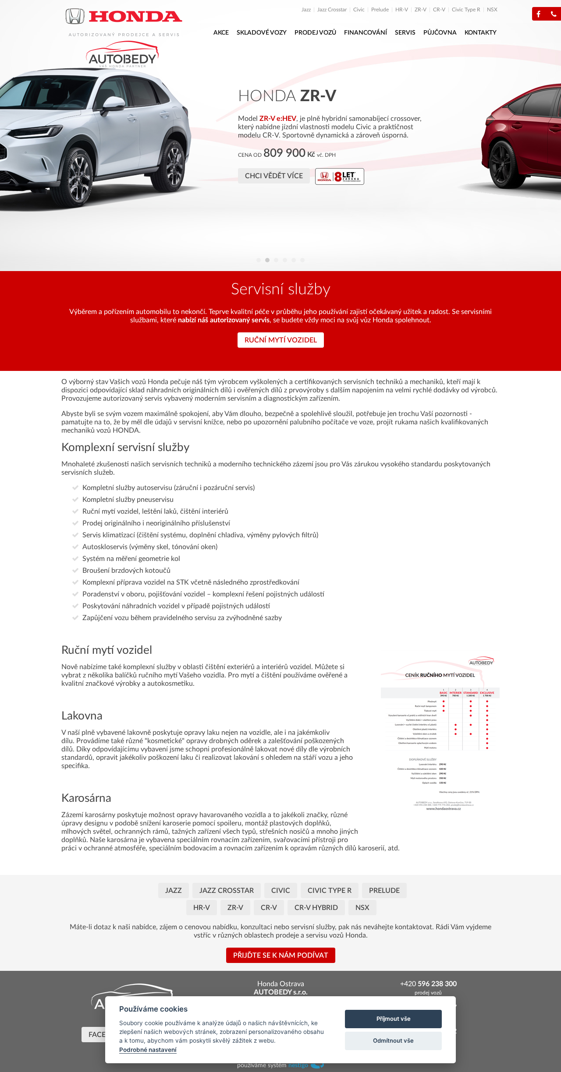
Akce (221, 33)
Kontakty (481, 33)
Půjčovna (440, 33)
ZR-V (420, 9)
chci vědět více (395, 184)
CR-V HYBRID (316, 907)
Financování (365, 33)
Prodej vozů (315, 33)
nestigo (298, 1065)
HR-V (401, 9)
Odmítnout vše (393, 1040)
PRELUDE (384, 890)
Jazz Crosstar (332, 9)
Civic (359, 9)
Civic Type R (466, 9)
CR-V (439, 9)
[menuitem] (309, 10)
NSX (492, 9)
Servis (405, 33)
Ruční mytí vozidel (281, 340)
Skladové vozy (262, 33)
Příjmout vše (393, 1018)
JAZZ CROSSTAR (226, 890)
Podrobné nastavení (148, 1049)
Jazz (306, 9)
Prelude (380, 9)
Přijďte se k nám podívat (280, 955)
